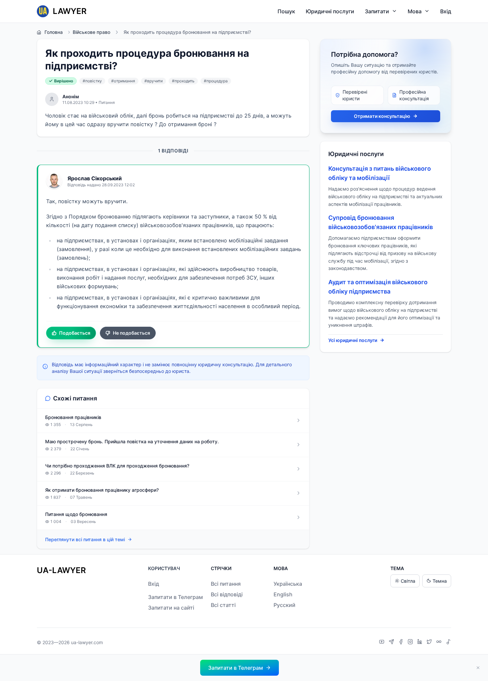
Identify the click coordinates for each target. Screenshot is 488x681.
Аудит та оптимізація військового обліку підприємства (378, 287)
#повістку (92, 80)
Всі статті (223, 605)
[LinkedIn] (420, 642)
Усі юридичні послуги (352, 340)
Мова (415, 11)
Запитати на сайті (171, 607)
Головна (53, 32)
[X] (430, 642)
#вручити (153, 80)
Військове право (91, 32)
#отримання (123, 80)
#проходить (183, 80)
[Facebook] (401, 642)
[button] (239, 668)
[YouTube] (382, 642)
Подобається (74, 333)
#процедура (216, 80)
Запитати (377, 11)
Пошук (286, 11)
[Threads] (439, 642)
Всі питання (226, 583)
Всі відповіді (227, 594)
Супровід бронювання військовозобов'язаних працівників (380, 222)
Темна (440, 581)
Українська (288, 583)
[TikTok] (448, 642)
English (283, 594)
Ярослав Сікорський (94, 178)
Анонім (70, 96)
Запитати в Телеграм (175, 597)
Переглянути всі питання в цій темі (85, 539)
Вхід (445, 11)
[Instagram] (411, 642)
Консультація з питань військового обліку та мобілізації (379, 173)
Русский (284, 605)
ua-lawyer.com (87, 642)
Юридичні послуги (330, 11)
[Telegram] (392, 642)
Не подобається (131, 333)
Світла (408, 581)
